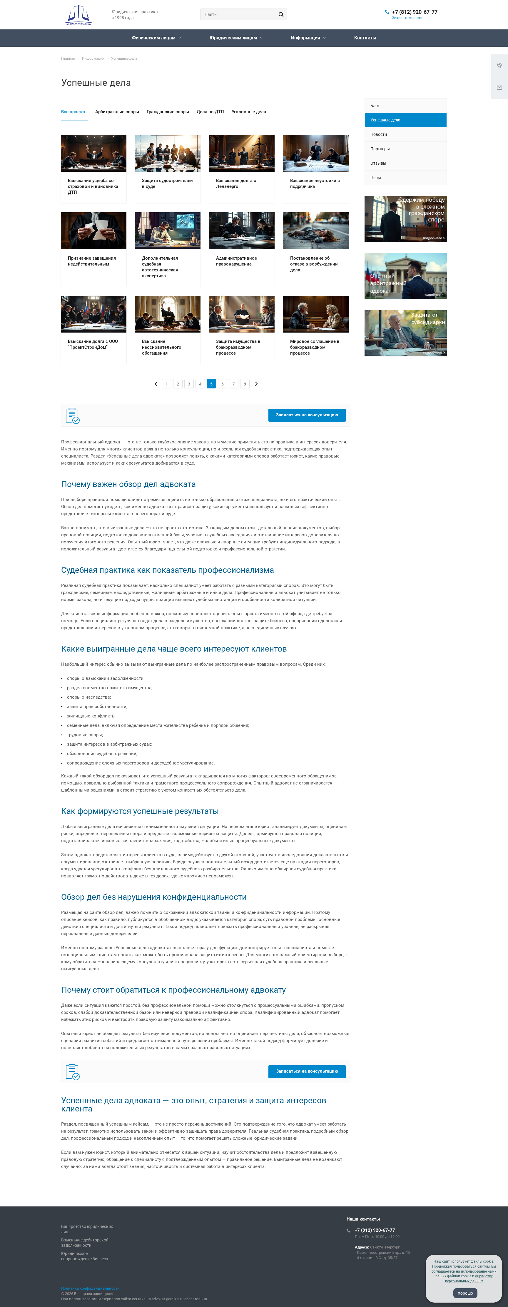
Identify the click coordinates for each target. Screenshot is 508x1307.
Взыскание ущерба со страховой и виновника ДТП (93, 186)
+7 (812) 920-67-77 (414, 12)
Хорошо (465, 1293)
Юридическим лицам (234, 38)
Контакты (365, 38)
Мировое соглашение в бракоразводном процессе (315, 347)
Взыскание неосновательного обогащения (161, 347)
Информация (306, 38)
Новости (378, 134)
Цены (375, 177)
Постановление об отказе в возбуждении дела (314, 264)
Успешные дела (385, 120)
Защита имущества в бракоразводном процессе (238, 347)
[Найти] (280, 14)
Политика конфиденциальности (90, 1288)
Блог (375, 105)
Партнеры (380, 148)
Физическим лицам (154, 38)
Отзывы (378, 163)
